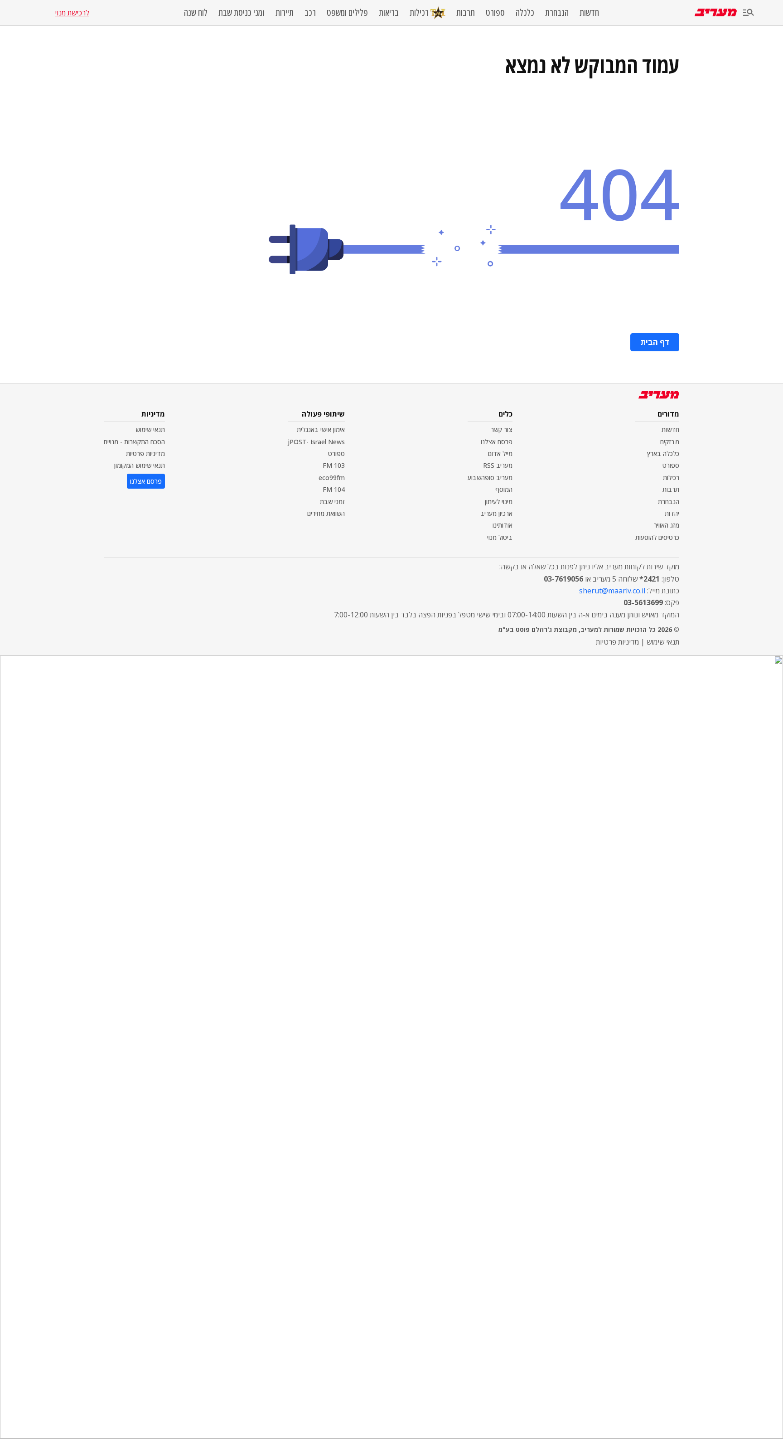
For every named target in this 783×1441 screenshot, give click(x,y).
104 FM (334, 489)
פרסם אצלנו (496, 441)
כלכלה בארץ (663, 453)
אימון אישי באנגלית (321, 429)
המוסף (503, 489)
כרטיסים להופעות (657, 537)
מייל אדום (500, 453)
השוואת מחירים (326, 513)
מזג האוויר (666, 525)
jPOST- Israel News (316, 441)
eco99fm (332, 477)
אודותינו (502, 525)
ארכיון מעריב (496, 513)
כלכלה (525, 12)
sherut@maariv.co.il (612, 591)
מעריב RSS (497, 465)
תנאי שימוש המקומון (139, 465)
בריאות (389, 12)
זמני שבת (332, 501)
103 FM (334, 465)
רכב (310, 12)
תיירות (285, 12)
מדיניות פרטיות (145, 453)
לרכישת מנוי (72, 13)
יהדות (672, 513)
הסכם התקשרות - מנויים (134, 441)
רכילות (419, 12)
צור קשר (501, 429)
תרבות (465, 12)
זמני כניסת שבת (241, 12)
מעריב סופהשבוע (490, 477)
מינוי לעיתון (498, 501)
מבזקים (669, 441)
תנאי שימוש (150, 429)
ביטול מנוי (499, 537)
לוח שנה (196, 12)
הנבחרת (557, 12)
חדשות (589, 12)
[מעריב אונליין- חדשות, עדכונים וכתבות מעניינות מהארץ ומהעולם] (716, 12)
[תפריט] (748, 13)
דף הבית (655, 342)
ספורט (495, 12)
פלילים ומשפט (347, 12)
